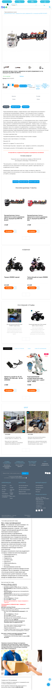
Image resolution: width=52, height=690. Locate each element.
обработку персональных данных (18, 477)
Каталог (14, 5)
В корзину (9, 231)
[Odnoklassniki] (47, 473)
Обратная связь (12, 490)
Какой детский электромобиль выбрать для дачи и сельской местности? (37, 438)
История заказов (39, 487)
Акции (11, 498)
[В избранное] (14, 231)
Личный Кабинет (39, 485)
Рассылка (38, 491)
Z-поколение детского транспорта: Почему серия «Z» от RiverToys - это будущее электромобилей (13, 438)
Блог (26, 407)
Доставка (4, 489)
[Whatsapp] (6, 7)
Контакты (4, 485)
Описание (6, 106)
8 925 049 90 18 (40, 504)
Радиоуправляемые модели (25, 493)
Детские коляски (22, 487)
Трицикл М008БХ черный (11, 277)
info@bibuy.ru (39, 506)
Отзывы (11, 487)
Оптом (3, 487)
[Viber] (42, 510)
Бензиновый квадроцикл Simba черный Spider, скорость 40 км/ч (37, 325)
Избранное (38, 489)
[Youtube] (49, 473)
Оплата (3, 491)
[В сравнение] (16, 231)
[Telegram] (4, 7)
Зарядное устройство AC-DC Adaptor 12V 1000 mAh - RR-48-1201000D (13, 378)
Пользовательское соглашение (6, 496)
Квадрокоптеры (22, 491)
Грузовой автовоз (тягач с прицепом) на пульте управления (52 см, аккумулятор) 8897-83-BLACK (14, 218)
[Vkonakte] (46, 473)
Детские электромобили (24, 489)
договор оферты (18, 476)
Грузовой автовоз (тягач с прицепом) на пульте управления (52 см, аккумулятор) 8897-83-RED (37, 218)
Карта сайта (12, 496)
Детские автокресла (23, 485)
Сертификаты (5, 493)
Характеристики (16, 106)
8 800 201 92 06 (40, 501)
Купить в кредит (38, 86)
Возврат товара (11, 493)
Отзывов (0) (26, 106)
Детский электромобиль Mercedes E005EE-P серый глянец (14, 325)
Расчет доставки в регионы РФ (45, 86)
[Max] (2, 7)
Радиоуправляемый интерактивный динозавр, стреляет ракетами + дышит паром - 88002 (35, 379)
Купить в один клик (34, 181)
